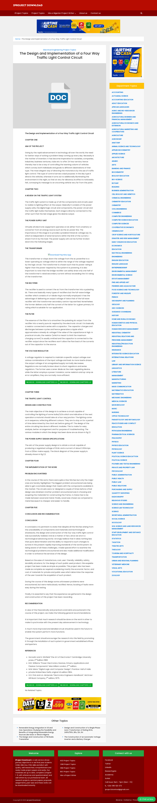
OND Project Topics (68, 764)
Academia (109, 775)
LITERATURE (116, 372)
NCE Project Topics (67, 760)
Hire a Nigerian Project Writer (61, 13)
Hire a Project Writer (68, 775)
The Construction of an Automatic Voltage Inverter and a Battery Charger (82, 738)
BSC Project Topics (67, 771)
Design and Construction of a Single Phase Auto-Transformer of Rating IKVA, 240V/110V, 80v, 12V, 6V (82, 730)
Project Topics (37, 13)
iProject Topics (21, 13)
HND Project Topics (67, 768)
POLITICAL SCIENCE (119, 460)
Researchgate (110, 771)
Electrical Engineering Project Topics (59, 49)
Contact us (96, 13)
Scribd (107, 778)
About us (83, 13)
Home (17, 39)
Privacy (135, 800)
